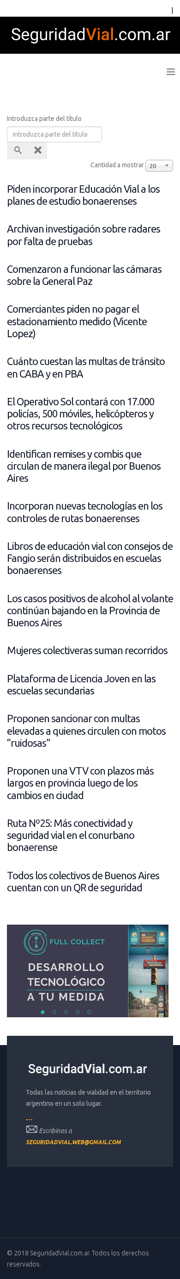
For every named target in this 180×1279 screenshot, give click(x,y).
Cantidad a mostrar (117, 165)
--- (29, 1119)
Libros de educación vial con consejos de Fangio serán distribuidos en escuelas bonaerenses (90, 558)
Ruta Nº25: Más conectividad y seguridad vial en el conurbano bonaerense (70, 835)
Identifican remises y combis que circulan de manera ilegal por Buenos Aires (84, 466)
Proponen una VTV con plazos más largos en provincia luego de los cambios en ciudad (80, 783)
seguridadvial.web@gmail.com (73, 1142)
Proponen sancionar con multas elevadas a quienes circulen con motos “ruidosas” (86, 731)
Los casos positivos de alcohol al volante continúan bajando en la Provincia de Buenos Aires (90, 611)
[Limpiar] (37, 150)
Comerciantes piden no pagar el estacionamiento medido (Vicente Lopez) (77, 321)
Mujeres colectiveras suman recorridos (87, 650)
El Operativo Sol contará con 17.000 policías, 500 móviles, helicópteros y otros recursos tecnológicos (80, 414)
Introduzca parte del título (45, 118)
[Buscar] (17, 150)
